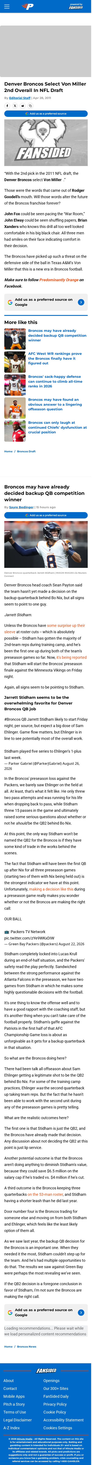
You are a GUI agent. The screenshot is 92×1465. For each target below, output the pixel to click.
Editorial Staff (19, 98)
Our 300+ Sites (55, 1388)
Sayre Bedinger (21, 507)
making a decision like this (51, 889)
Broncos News (26, 1346)
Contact (10, 1388)
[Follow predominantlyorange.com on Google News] (81, 302)
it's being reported (71, 657)
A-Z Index (11, 1428)
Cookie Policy (54, 1412)
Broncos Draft (26, 451)
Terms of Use (14, 1412)
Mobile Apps (14, 1396)
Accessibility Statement (63, 1420)
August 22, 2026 (71, 944)
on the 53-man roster (45, 1194)
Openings (51, 1380)
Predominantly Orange (58, 280)
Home (8, 451)
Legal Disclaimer (17, 1420)
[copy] (30, 106)
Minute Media (24, 1439)
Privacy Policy (55, 1404)
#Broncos (12, 719)
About (8, 1380)
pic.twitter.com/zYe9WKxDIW (29, 938)
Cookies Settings (57, 1428)
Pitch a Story (14, 1404)
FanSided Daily (56, 1396)
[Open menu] (6, 6)
